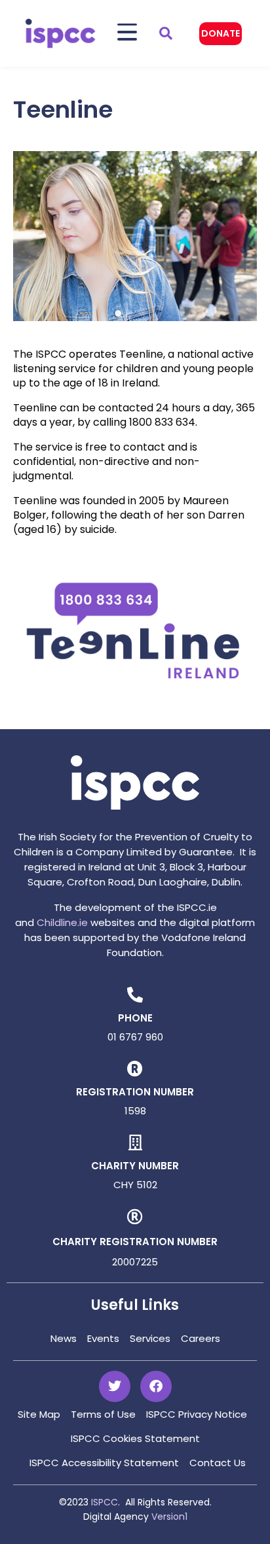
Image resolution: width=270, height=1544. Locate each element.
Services (150, 1338)
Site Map (39, 1414)
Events (103, 1338)
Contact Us (217, 1462)
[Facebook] (156, 1386)
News (63, 1338)
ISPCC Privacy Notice (196, 1414)
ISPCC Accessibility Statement (104, 1462)
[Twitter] (114, 1386)
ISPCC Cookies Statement (135, 1438)
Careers (200, 1338)
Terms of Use (103, 1414)
